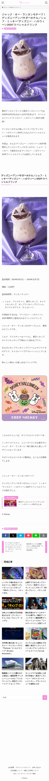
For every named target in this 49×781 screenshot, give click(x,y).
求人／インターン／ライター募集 (24, 773)
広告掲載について (16, 770)
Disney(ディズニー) (10, 28)
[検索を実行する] (45, 697)
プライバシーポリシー (23, 767)
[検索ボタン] (46, 3)
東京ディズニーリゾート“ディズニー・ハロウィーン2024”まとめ (31, 503)
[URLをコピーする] (43, 535)
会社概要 (11, 767)
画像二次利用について (31, 770)
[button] (5, 535)
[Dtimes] (24, 3)
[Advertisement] (24, 728)
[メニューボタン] (2, 3)
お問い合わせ (36, 767)
